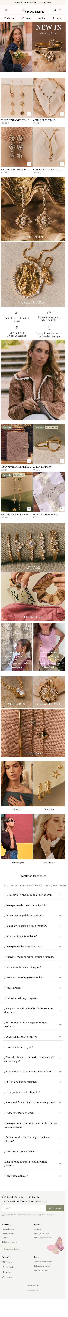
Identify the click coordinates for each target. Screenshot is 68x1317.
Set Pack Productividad (46, 514)
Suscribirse (54, 1208)
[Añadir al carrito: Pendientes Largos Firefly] (29, 509)
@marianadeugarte (17, 862)
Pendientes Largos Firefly (15, 514)
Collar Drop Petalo (44, 120)
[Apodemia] (33, 10)
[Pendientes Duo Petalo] (17, 147)
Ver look (16, 809)
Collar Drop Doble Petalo (47, 169)
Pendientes (9, 18)
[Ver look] (17, 783)
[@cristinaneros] (49, 837)
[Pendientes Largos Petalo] (17, 98)
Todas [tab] (5, 885)
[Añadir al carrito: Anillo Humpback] (62, 461)
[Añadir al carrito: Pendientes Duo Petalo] (29, 164)
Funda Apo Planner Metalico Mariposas (16, 467)
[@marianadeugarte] (17, 837)
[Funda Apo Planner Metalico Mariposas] (17, 444)
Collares (26, 18)
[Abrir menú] (6, 10)
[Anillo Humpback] (49, 444)
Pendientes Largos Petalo (15, 120)
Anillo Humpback (42, 467)
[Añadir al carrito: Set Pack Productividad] (62, 509)
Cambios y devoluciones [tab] (31, 885)
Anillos (41, 18)
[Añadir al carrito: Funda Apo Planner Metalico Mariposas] (29, 461)
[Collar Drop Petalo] (49, 98)
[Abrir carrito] (60, 10)
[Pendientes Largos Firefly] (17, 492)
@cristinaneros (49, 862)
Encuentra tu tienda (11, 1249)
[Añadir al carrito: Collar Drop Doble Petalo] (62, 164)
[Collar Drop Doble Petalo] (49, 147)
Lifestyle (57, 18)
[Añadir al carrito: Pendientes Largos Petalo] (29, 114)
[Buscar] (55, 10)
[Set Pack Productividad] (49, 492)
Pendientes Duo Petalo (13, 169)
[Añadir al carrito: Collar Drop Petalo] (62, 114)
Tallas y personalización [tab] (55, 885)
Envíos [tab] (14, 885)
